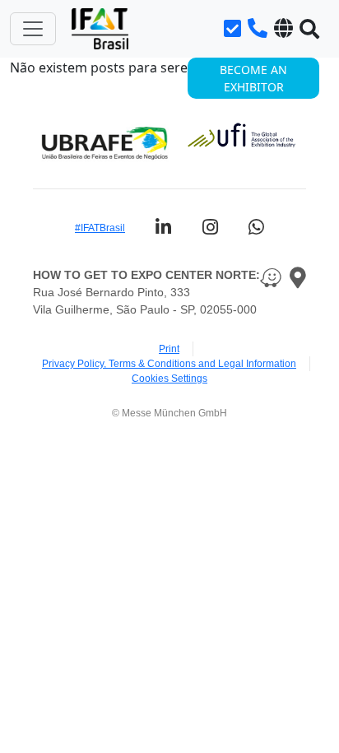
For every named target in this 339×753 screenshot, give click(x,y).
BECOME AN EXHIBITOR (253, 78)
